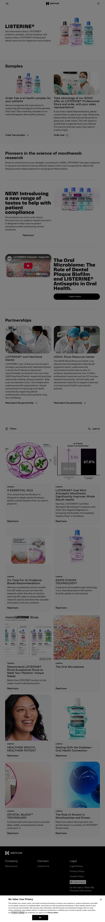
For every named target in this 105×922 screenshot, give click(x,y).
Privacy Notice (53, 913)
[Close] (101, 899)
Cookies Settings (18, 913)
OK (40, 917)
